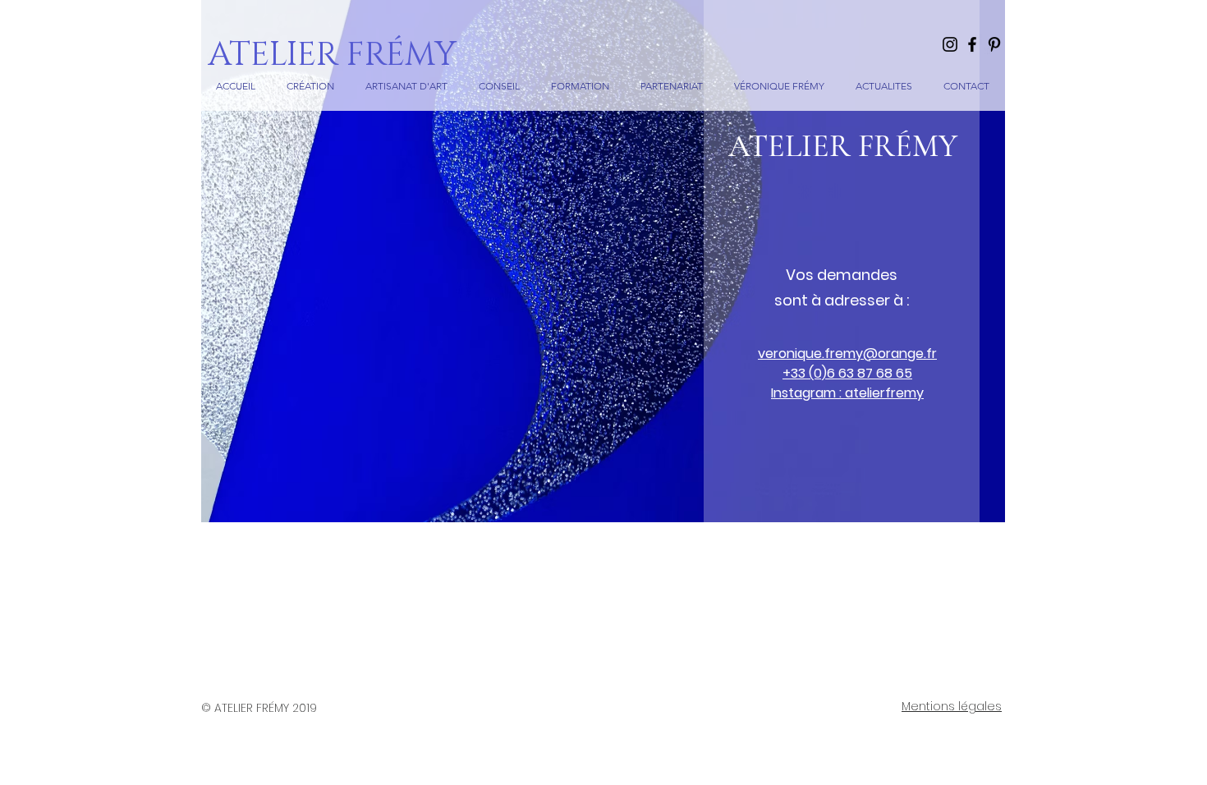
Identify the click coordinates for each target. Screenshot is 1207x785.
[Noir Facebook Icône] (972, 44)
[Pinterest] (994, 44)
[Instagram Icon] (950, 44)
